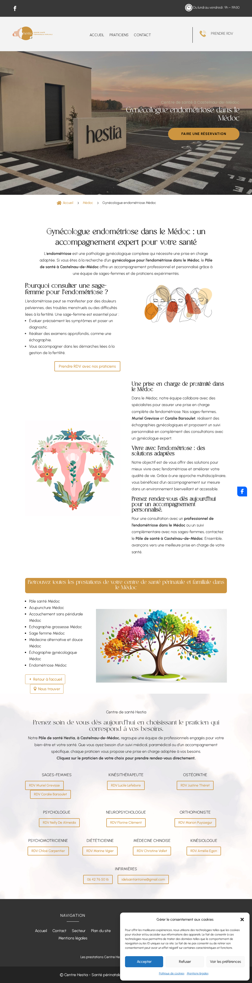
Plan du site (101, 931)
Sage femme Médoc (47, 633)
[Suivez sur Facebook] (15, 8)
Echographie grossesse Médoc (55, 626)
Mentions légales (197, 973)
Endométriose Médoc (48, 665)
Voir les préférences (225, 961)
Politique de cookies (171, 973)
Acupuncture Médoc (46, 607)
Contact (142, 35)
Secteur (79, 931)
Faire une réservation (203, 134)
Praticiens (119, 35)
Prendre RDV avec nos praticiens (87, 366)
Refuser (185, 961)
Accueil (97, 35)
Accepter (144, 961)
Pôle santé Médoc (44, 601)
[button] (242, 919)
